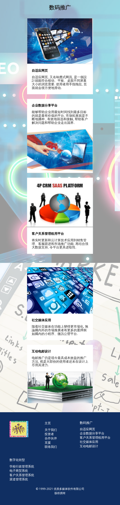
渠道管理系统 (19, 479)
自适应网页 (87, 429)
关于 (48, 430)
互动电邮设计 (89, 446)
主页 (48, 423)
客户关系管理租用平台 (95, 437)
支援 (48, 442)
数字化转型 (17, 460)
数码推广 (86, 422)
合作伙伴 (51, 438)
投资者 (49, 434)
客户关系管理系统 (22, 475)
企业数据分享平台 (92, 433)
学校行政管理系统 (22, 466)
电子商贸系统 (19, 471)
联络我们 (51, 447)
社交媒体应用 (89, 442)
